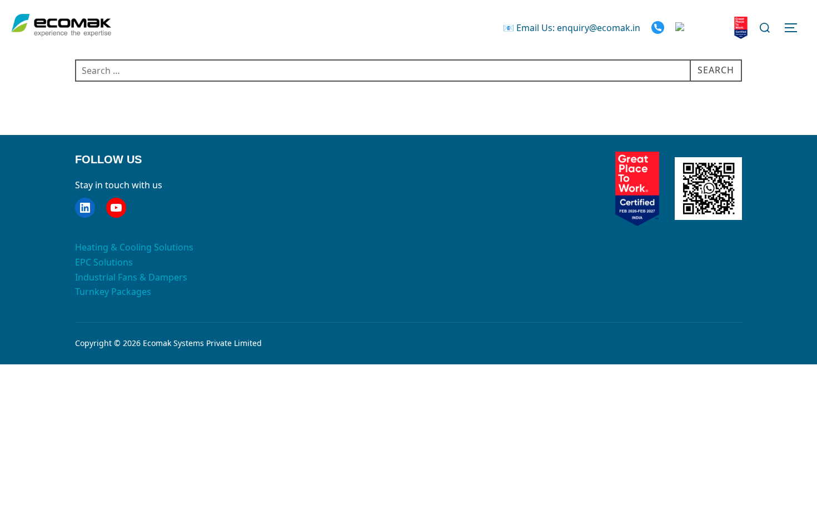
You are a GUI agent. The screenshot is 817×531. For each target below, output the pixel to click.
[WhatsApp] (701, 28)
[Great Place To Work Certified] (741, 28)
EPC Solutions (104, 262)
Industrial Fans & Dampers (131, 277)
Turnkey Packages (113, 291)
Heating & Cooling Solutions (134, 247)
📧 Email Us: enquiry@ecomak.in (571, 28)
